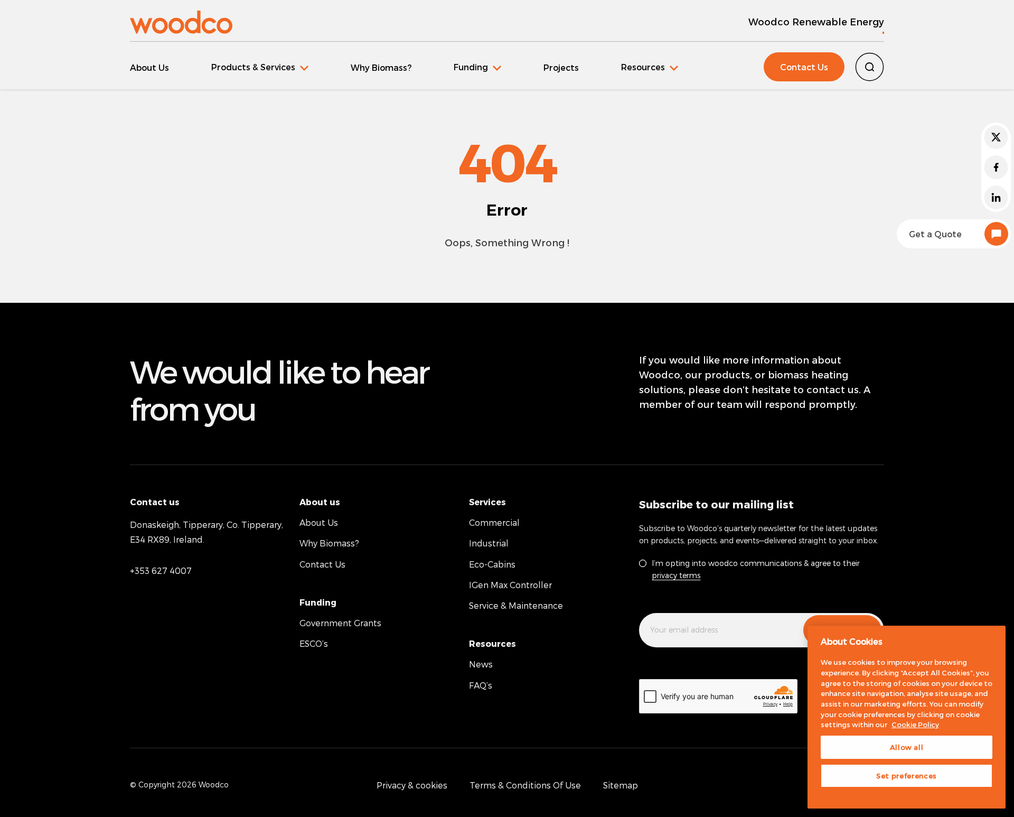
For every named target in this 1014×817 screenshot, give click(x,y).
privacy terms (676, 575)
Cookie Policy (915, 724)
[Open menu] (259, 66)
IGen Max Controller (510, 585)
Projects (561, 67)
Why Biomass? (381, 67)
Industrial (489, 543)
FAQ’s (480, 685)
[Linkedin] (996, 197)
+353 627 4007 (161, 570)
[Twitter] (996, 137)
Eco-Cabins (492, 564)
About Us (149, 67)
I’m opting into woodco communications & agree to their (756, 569)
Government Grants (340, 623)
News (481, 664)
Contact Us (804, 67)
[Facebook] (996, 167)
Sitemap (620, 785)
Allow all (907, 747)
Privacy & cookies (412, 785)
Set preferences (906, 776)
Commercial (494, 522)
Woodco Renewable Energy (816, 21)
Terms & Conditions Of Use (525, 785)
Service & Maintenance (516, 605)
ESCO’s (313, 643)
